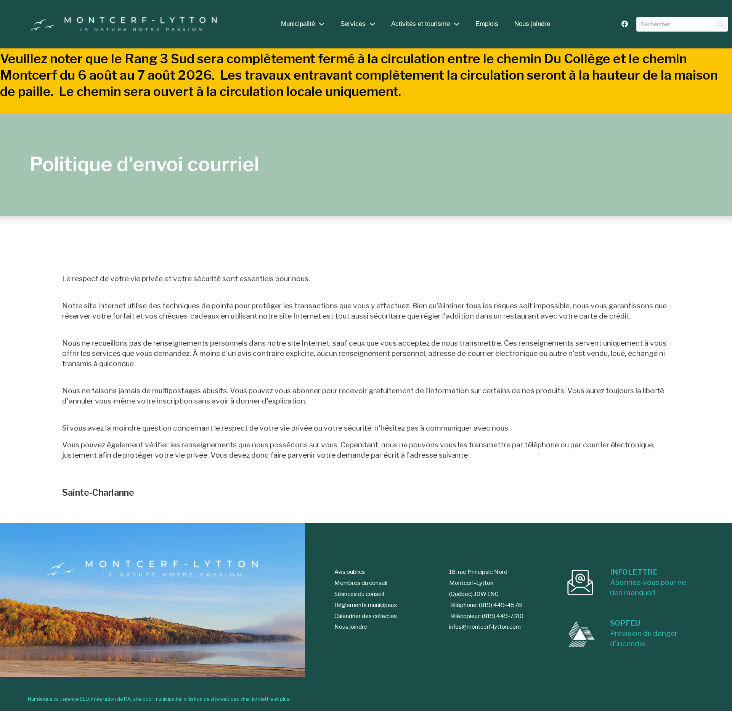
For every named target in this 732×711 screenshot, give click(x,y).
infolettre (262, 699)
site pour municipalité (157, 699)
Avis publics (349, 571)
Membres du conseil (360, 582)
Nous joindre (532, 23)
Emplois (486, 23)
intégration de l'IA (111, 699)
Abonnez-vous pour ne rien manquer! (648, 582)
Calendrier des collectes (365, 616)
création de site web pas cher (217, 699)
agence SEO (75, 699)
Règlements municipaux (365, 605)
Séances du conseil (359, 593)
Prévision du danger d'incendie (643, 633)
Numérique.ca (43, 699)
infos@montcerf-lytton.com (485, 626)
